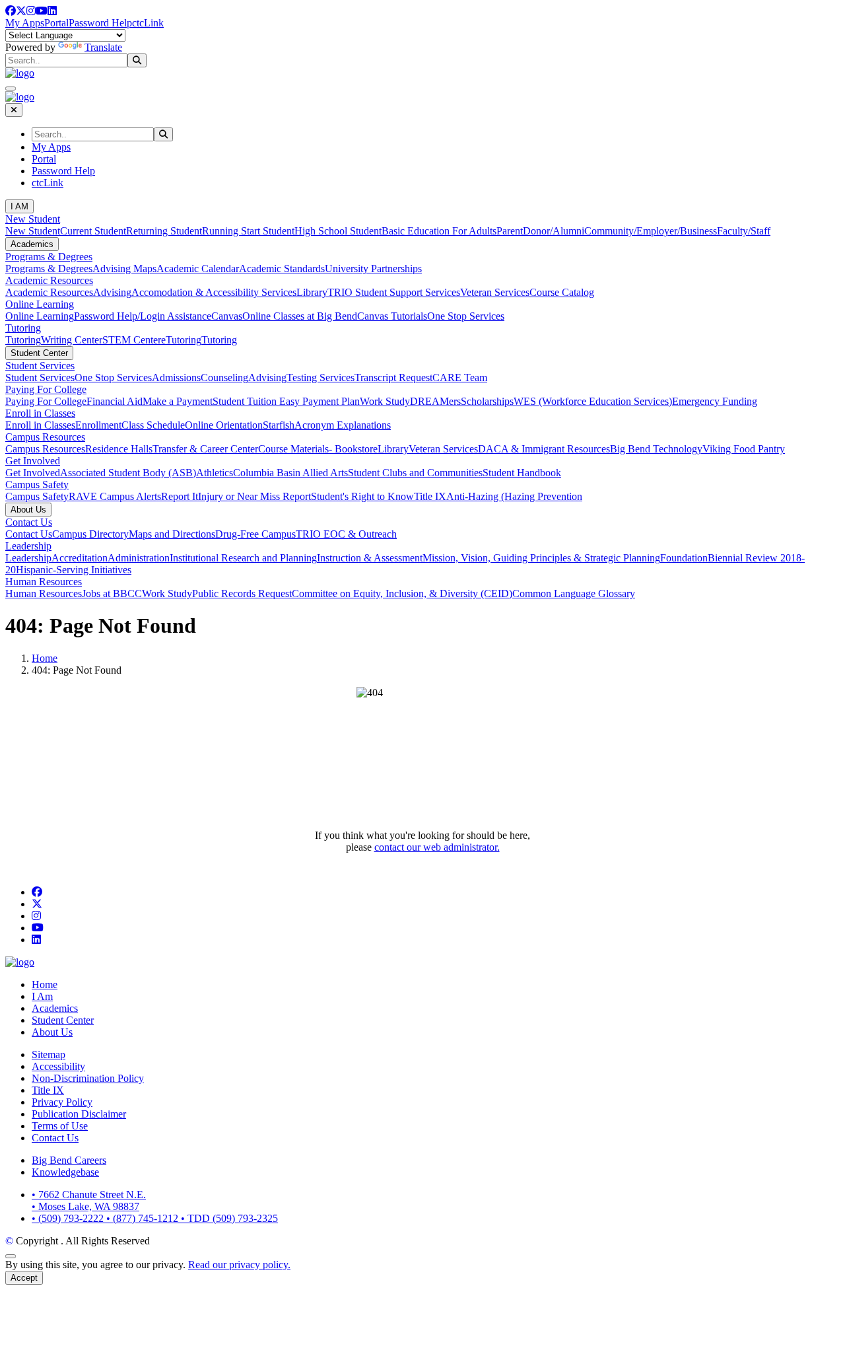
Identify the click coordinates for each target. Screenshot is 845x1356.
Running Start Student (248, 230)
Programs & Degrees (48, 256)
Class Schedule (153, 425)
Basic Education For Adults (439, 230)
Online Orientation (224, 425)
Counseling (224, 377)
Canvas (226, 316)
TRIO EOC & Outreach (346, 534)
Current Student (93, 230)
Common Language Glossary (573, 593)
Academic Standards (282, 268)
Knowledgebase (65, 1172)
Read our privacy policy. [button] (239, 1264)
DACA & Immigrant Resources (544, 448)
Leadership (28, 546)
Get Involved (32, 460)
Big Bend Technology (656, 448)
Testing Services (321, 377)
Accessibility (58, 1066)
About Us (28, 510)
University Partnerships (373, 268)
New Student (32, 219)
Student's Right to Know (362, 496)
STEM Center (131, 339)
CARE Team (459, 377)
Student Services (40, 365)
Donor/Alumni (553, 230)
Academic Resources (49, 280)
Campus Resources (45, 437)
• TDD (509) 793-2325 (229, 1218)
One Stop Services (465, 316)
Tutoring (23, 328)
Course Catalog (561, 292)
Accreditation (79, 557)
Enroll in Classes (40, 413)
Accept (24, 1278)
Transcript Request (393, 377)
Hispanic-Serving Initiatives (73, 569)
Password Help (100, 22)
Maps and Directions (172, 534)
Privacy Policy (62, 1102)
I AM (19, 206)
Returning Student (164, 230)
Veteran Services (494, 292)
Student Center (39, 353)
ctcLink (148, 22)
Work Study (385, 401)
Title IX (430, 496)
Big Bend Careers (69, 1160)
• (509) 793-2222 (69, 1218)
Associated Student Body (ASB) (128, 472)
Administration (139, 557)
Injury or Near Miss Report (254, 496)
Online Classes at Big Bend (299, 316)
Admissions (176, 377)
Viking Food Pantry (743, 448)
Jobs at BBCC (112, 593)
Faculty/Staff (743, 230)
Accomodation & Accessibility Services (213, 292)
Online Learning (39, 304)
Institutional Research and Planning (243, 557)
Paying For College (45, 389)
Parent (509, 230)
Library (311, 292)
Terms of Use (60, 1125)
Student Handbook (522, 472)
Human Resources (43, 581)
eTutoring (181, 339)
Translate (103, 47)
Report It (179, 496)
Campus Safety (37, 484)
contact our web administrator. (437, 847)
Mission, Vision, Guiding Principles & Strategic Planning (541, 557)
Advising (112, 292)
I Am (42, 996)
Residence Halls (118, 448)
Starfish (278, 425)
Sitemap (48, 1054)
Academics (32, 244)
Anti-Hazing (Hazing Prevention (514, 496)
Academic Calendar (197, 268)
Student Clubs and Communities (415, 472)
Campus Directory (90, 534)
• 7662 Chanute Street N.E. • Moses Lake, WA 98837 (89, 1200)
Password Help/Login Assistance (142, 316)
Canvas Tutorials (392, 316)
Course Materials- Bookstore (318, 448)
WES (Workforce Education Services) (593, 401)
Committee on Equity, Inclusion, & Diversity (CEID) (402, 593)
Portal (56, 22)
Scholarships (487, 401)
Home (44, 658)
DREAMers (435, 401)
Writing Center (71, 339)
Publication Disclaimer (79, 1114)
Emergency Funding (714, 401)
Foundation (684, 557)
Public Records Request (242, 593)
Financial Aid (114, 401)
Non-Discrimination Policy (88, 1078)
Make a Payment (178, 401)
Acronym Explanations (342, 425)
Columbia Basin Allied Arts (290, 472)
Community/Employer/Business (650, 230)
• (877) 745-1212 (143, 1218)
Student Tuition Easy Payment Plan (286, 401)
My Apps (24, 22)
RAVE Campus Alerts (115, 496)
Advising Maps (124, 268)
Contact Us (28, 522)
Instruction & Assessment (369, 557)
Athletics (214, 472)
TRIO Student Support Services (393, 292)
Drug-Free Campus (255, 534)
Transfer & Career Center (205, 448)
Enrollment (98, 425)
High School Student (338, 230)
